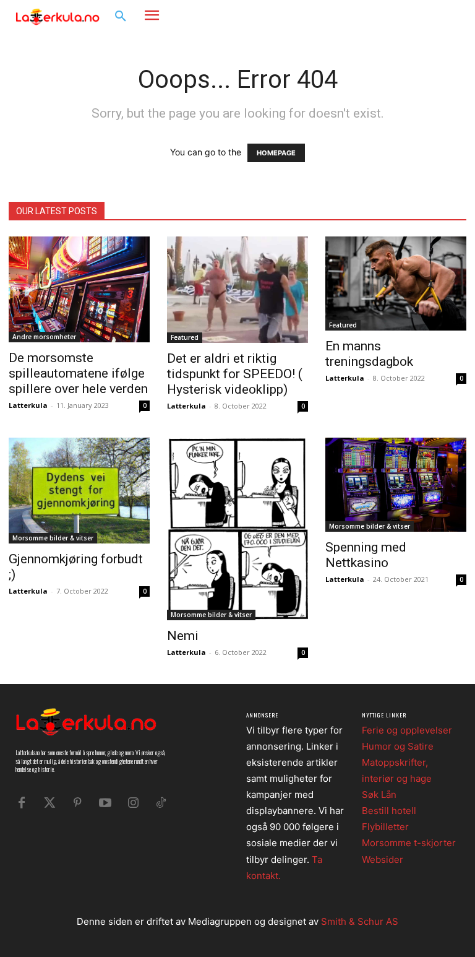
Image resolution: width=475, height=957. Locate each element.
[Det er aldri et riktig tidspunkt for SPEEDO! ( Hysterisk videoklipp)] (237, 289)
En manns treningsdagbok (369, 354)
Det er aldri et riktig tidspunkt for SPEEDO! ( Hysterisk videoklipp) (234, 374)
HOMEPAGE (276, 153)
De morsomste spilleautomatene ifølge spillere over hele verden (78, 373)
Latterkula (28, 405)
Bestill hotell (389, 810)
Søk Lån (379, 794)
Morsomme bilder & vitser (52, 538)
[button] (120, 17)
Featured (185, 337)
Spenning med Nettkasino (365, 555)
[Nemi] (237, 529)
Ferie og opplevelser (407, 730)
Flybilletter (385, 827)
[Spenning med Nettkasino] (395, 485)
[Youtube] (105, 803)
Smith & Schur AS (359, 921)
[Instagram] (428, 15)
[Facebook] (410, 15)
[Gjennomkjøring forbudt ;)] (79, 490)
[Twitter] (49, 803)
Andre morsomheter (44, 336)
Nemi (183, 635)
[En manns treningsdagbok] (395, 283)
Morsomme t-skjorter (409, 843)
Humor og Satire (398, 746)
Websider (382, 859)
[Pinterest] (77, 803)
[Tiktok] (161, 803)
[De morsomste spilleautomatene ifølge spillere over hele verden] (79, 289)
